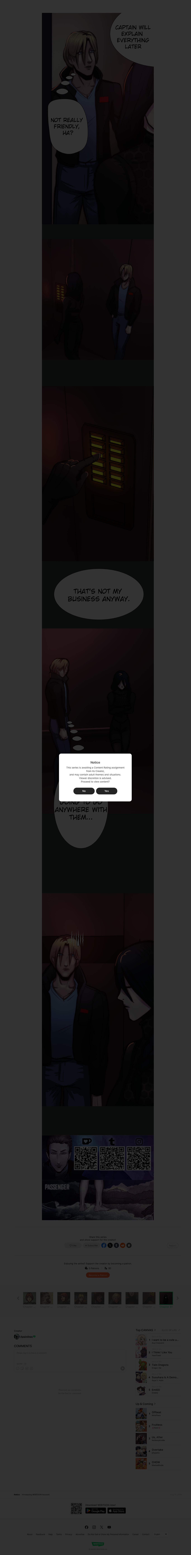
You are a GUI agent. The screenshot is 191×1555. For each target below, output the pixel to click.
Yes (106, 790)
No (84, 790)
